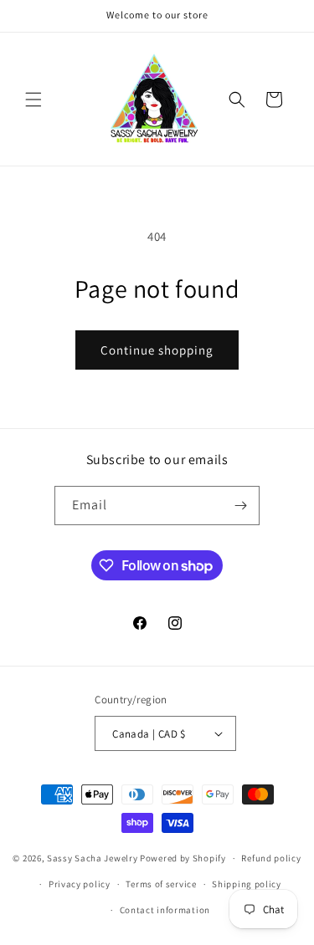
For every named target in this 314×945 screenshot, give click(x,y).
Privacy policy (80, 884)
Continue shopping (157, 350)
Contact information (165, 910)
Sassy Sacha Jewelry (92, 858)
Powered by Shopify (183, 858)
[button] (33, 99)
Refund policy (271, 858)
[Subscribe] (240, 505)
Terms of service (161, 884)
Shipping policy (246, 884)
